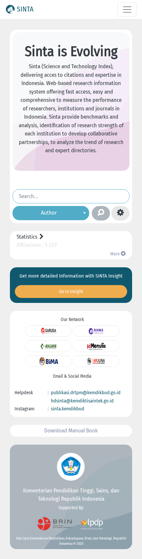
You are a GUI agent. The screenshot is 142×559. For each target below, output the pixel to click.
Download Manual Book (71, 430)
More (115, 254)
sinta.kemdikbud (67, 409)
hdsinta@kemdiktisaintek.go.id (82, 401)
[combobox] (51, 213)
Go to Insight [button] (71, 291)
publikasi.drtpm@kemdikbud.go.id (86, 393)
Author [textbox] (49, 212)
